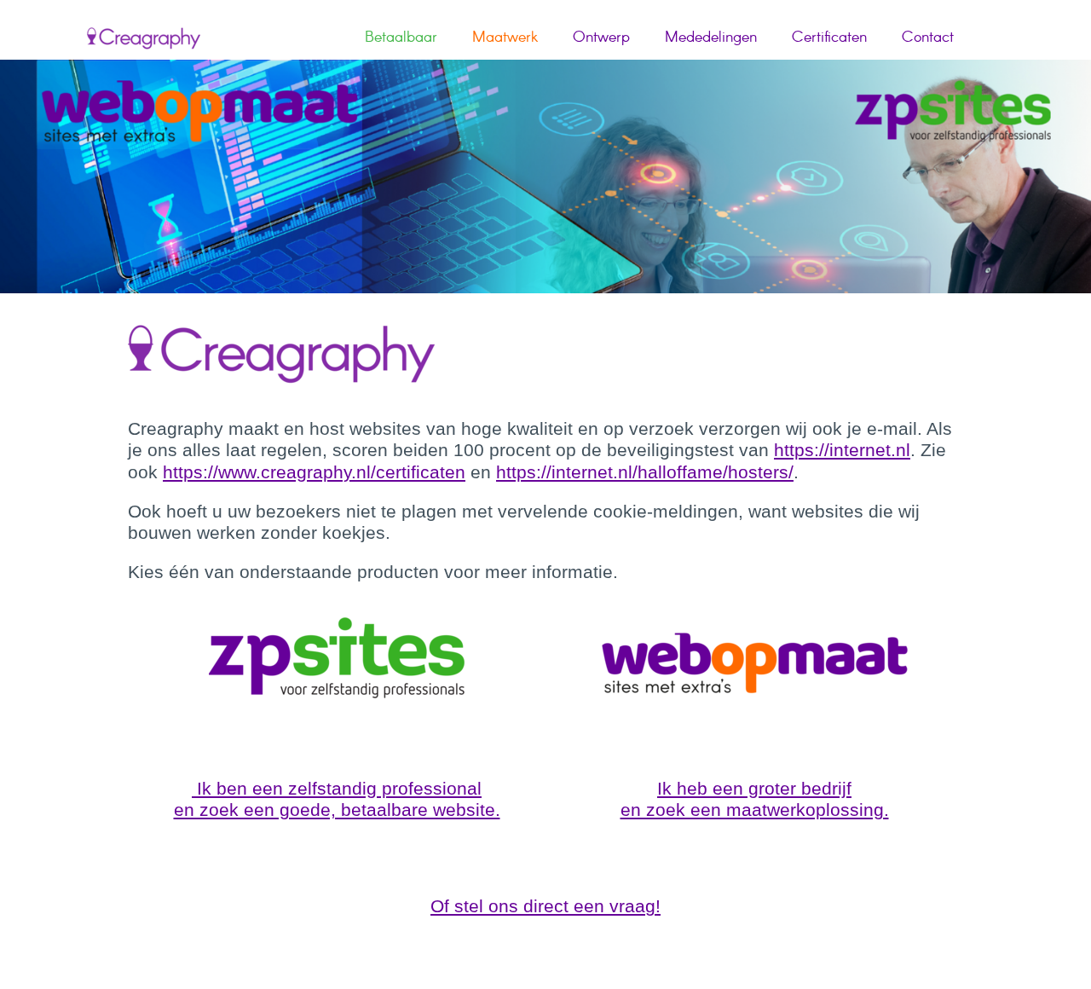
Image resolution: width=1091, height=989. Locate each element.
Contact (928, 37)
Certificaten (829, 37)
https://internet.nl (842, 450)
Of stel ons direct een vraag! (545, 906)
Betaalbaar (401, 37)
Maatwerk (505, 37)
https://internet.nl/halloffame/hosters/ (645, 472)
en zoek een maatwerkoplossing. (755, 809)
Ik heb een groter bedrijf (754, 788)
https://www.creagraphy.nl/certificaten (314, 472)
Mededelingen (711, 37)
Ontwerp (601, 37)
